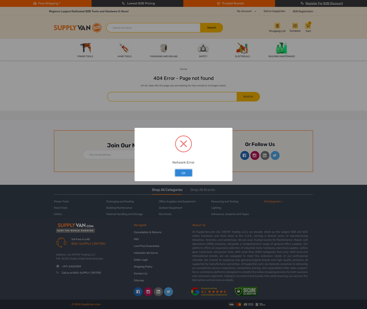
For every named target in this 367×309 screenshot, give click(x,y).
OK (184, 173)
